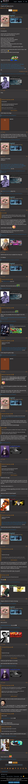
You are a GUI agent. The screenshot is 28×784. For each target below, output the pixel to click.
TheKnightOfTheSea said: (7, 549)
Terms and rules (9, 776)
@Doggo (22, 64)
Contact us (3, 776)
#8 (26, 276)
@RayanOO (16, 64)
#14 (26, 512)
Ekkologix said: (5, 575)
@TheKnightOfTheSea (19, 68)
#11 (26, 371)
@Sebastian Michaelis (6, 65)
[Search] (26, 1)
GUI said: (3, 213)
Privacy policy (16, 776)
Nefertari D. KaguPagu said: (7, 99)
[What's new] (24, 1)
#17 (26, 620)
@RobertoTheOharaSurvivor (7, 68)
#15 (26, 546)
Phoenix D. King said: (6, 726)
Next (15, 10)
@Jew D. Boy (11, 64)
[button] (1, 1)
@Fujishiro (21, 67)
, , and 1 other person (13, 171)
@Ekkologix (13, 65)
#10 (26, 338)
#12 (26, 411)
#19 (26, 682)
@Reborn (19, 65)
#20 (26, 752)
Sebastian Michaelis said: (6, 279)
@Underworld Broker (6, 67)
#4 (26, 156)
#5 (26, 188)
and (9, 115)
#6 (26, 210)
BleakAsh (12, 239)
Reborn (12, 325)
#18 (26, 644)
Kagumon (3, 8)
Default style (4, 774)
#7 (26, 252)
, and (11, 139)
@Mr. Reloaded (4, 64)
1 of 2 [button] (10, 10)
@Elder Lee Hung (6, 191)
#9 (26, 305)
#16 (26, 598)
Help (21, 776)
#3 (26, 132)
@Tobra (17, 67)
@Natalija (13, 67)
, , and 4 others (13, 73)
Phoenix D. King (14, 631)
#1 (26, 28)
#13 (26, 459)
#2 (26, 90)
